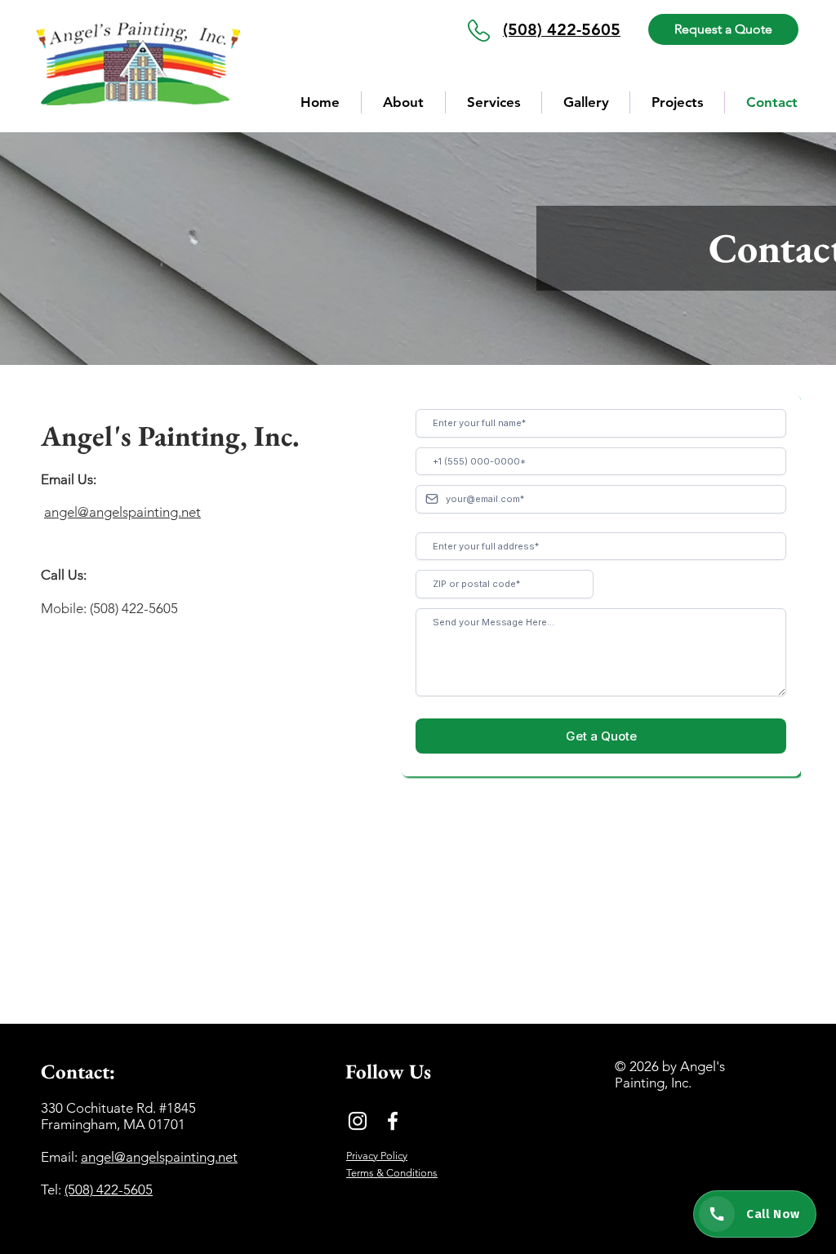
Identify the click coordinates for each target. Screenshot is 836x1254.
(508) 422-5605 (108, 1189)
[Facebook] (392, 1121)
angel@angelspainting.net (122, 512)
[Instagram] (357, 1121)
